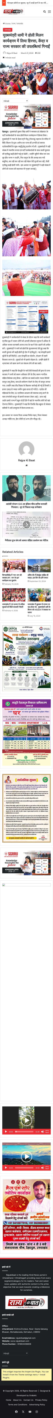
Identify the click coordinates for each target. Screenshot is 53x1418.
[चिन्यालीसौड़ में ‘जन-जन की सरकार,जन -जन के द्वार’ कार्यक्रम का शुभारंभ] (13, 565)
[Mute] (42, 1131)
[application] (26, 1120)
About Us (17, 1400)
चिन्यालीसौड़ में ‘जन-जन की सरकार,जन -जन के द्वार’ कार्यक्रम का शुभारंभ (12, 578)
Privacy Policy (41, 1400)
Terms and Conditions (17, 1404)
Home (7, 23)
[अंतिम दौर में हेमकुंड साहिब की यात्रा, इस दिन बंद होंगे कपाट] (39, 565)
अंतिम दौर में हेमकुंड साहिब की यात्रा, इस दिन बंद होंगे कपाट (38, 576)
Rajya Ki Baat (12, 53)
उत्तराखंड (20, 23)
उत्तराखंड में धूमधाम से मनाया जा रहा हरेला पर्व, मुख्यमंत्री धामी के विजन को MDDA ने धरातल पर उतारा (39, 608)
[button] (26, 1120)
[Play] (6, 1131)
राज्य (13, 23)
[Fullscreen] (47, 1131)
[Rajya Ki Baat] (13, 11)
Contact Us (28, 1400)
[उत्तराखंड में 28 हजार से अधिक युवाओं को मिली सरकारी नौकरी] (13, 594)
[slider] (24, 1131)
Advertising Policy (37, 1404)
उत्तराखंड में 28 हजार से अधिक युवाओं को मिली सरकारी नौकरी (13, 605)
